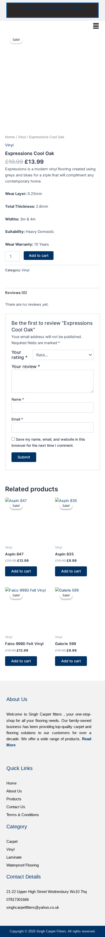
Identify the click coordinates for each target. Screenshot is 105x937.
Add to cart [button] (21, 571)
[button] (96, 26)
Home (10, 137)
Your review (25, 366)
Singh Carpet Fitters (52, 8)
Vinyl (22, 137)
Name (17, 399)
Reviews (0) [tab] (16, 292)
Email (17, 419)
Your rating (19, 355)
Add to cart (38, 255)
